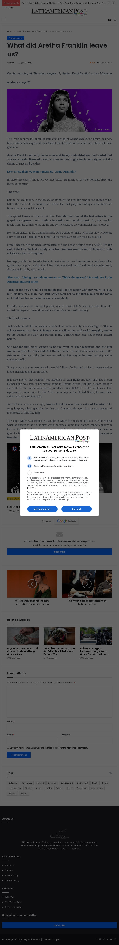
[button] (59, 472)
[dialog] (59, 472)
